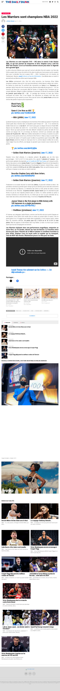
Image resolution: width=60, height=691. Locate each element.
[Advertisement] (30, 419)
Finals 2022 (18, 311)
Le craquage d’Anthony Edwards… (17, 334)
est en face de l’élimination (30, 76)
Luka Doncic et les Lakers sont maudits (18, 340)
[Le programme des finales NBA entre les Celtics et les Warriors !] (50, 293)
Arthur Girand (10, 21)
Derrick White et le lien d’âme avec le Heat (19, 327)
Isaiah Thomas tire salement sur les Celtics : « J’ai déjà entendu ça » (31, 271)
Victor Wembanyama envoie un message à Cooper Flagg (23, 347)
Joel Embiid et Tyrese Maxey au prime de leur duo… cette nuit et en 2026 (42, 574)
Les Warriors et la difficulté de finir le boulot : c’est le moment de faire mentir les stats (32, 300)
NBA (32, 311)
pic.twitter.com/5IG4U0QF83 (23, 175)
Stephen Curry (38, 311)
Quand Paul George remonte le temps (42, 627)
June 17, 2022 (30, 117)
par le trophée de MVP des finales (36, 161)
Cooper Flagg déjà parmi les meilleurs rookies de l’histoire (23, 354)
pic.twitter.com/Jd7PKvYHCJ (23, 205)
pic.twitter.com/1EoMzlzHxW (23, 113)
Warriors (46, 311)
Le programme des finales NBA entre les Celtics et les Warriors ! (50, 299)
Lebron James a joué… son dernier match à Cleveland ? (16, 628)
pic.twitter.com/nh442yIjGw (25, 148)
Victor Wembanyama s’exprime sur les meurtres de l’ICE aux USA (13, 654)
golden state (26, 311)
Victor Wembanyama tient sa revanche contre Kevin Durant (15, 601)
